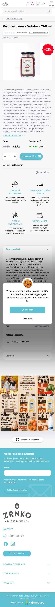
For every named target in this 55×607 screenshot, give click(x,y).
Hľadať (48, 11)
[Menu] (51, 3)
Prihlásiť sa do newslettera (17, 490)
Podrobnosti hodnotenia (38, 33)
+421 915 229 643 (16, 536)
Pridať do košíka (29, 156)
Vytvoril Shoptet (17, 603)
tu (27, 300)
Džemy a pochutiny (20, 341)
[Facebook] (5, 543)
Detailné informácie (12, 136)
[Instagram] (12, 543)
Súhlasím (29, 309)
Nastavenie (27, 318)
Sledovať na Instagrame (30, 439)
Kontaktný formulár (16, 554)
